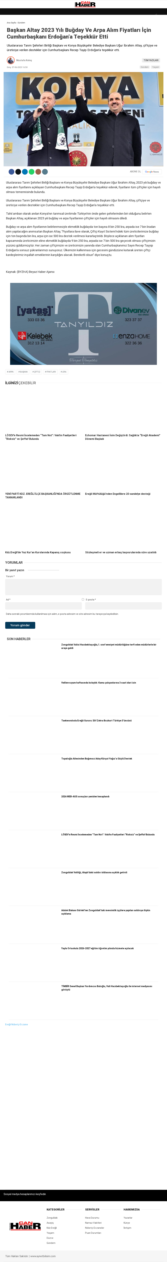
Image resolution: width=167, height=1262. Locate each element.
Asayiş (9, 73)
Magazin (10, 53)
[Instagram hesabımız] (70, 1256)
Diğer (8, 79)
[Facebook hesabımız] (23, 1256)
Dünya (8, 27)
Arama (133, 15)
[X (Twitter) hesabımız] (47, 1256)
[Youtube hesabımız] (93, 1256)
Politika (10, 66)
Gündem (9, 40)
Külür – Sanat (13, 46)
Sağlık (9, 60)
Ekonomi (10, 33)
